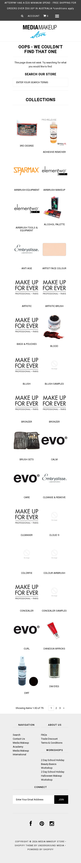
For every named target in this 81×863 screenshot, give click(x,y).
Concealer (27, 610)
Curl (27, 648)
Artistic (27, 306)
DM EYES (54, 686)
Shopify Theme (24, 845)
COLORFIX (26, 573)
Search (16, 734)
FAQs (44, 734)
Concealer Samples (54, 610)
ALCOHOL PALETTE (54, 224)
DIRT (26, 693)
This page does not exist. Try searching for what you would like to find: (40, 64)
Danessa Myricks (54, 648)
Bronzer (26, 421)
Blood (54, 346)
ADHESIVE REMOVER (54, 152)
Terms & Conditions (51, 742)
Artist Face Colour (54, 268)
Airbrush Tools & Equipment (27, 229)
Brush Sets (27, 459)
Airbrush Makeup (54, 189)
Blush (27, 383)
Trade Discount (49, 738)
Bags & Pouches (27, 344)
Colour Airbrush (54, 573)
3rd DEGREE (27, 145)
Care (27, 497)
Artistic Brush (54, 306)
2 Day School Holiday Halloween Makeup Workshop (52, 775)
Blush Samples (54, 383)
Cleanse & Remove (54, 497)
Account (34, 16)
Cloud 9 (54, 535)
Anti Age (26, 268)
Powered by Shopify (40, 849)
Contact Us (19, 738)
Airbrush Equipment (26, 189)
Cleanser (27, 535)
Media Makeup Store (51, 841)
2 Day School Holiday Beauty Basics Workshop (52, 764)
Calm (54, 459)
